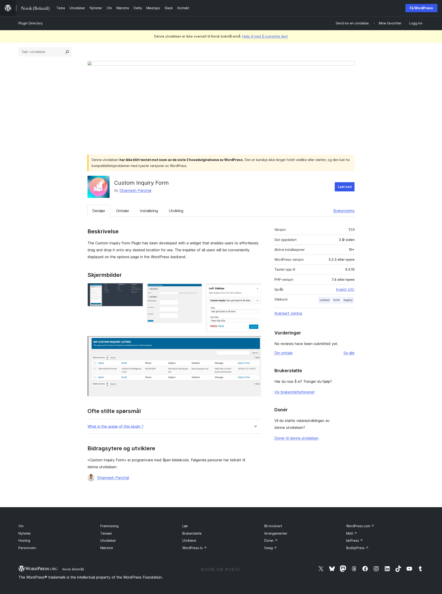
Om (20, 526)
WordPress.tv (194, 548)
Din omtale (283, 353)
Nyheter (24, 533)
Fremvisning (109, 526)
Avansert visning (288, 313)
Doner (271, 540)
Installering (149, 210)
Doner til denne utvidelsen (296, 438)
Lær (185, 526)
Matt (351, 533)
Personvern (27, 548)
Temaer (106, 533)
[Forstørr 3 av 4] (255, 289)
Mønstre (106, 548)
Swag (270, 548)
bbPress (354, 540)
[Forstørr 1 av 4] (136, 289)
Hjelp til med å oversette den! (265, 36)
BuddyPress (357, 548)
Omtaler (122, 210)
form (336, 300)
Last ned (345, 187)
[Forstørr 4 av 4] (255, 342)
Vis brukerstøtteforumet (294, 392)
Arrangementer (275, 533)
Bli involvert (273, 526)
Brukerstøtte (344, 210)
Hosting (24, 540)
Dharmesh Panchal (135, 190)
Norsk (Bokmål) (73, 569)
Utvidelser (108, 540)
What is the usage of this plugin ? (115, 426)
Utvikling (176, 210)
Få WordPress (421, 8)
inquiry (348, 300)
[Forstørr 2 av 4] (195, 289)
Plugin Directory (30, 23)
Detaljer (98, 210)
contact (325, 300)
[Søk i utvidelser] (67, 51)
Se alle (349, 353)
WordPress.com (360, 526)
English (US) (345, 289)
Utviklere (189, 540)
